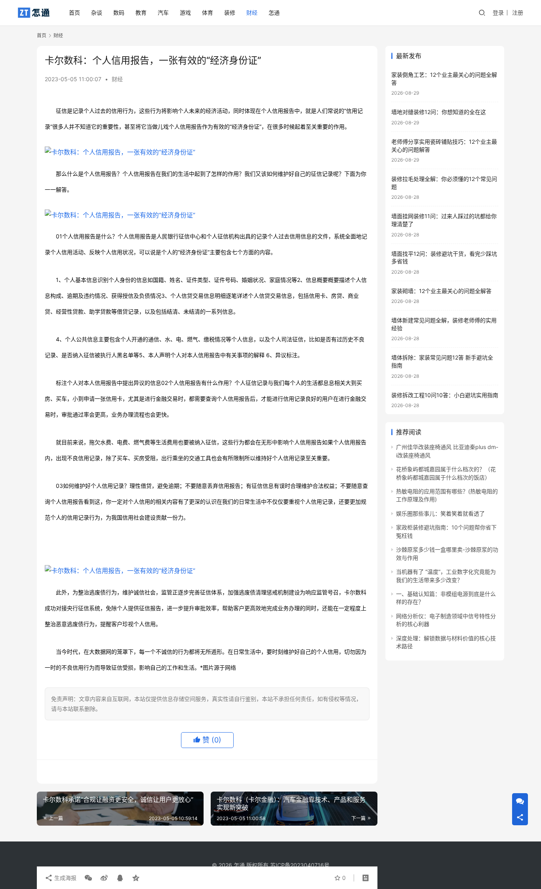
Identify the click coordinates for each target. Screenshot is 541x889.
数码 (118, 12)
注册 (517, 12)
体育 (207, 12)
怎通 (274, 12)
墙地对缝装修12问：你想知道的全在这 (438, 112)
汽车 (163, 12)
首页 (74, 12)
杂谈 (96, 12)
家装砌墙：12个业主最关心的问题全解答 (441, 290)
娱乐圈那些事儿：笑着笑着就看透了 (440, 513)
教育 (141, 12)
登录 (498, 12)
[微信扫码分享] (88, 878)
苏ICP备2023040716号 (300, 865)
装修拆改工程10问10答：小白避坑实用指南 (444, 395)
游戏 (185, 12)
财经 (251, 12)
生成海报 (64, 877)
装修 (229, 12)
